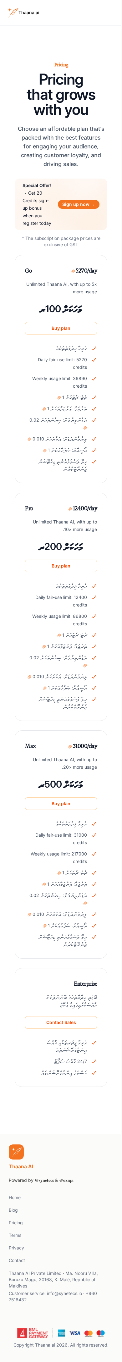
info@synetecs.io (64, 1293)
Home (15, 1197)
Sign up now (78, 204)
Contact (17, 1260)
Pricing (16, 1222)
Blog (13, 1210)
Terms (15, 1235)
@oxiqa (66, 1180)
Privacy (16, 1247)
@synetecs (44, 1180)
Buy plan (61, 328)
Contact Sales (61, 1022)
